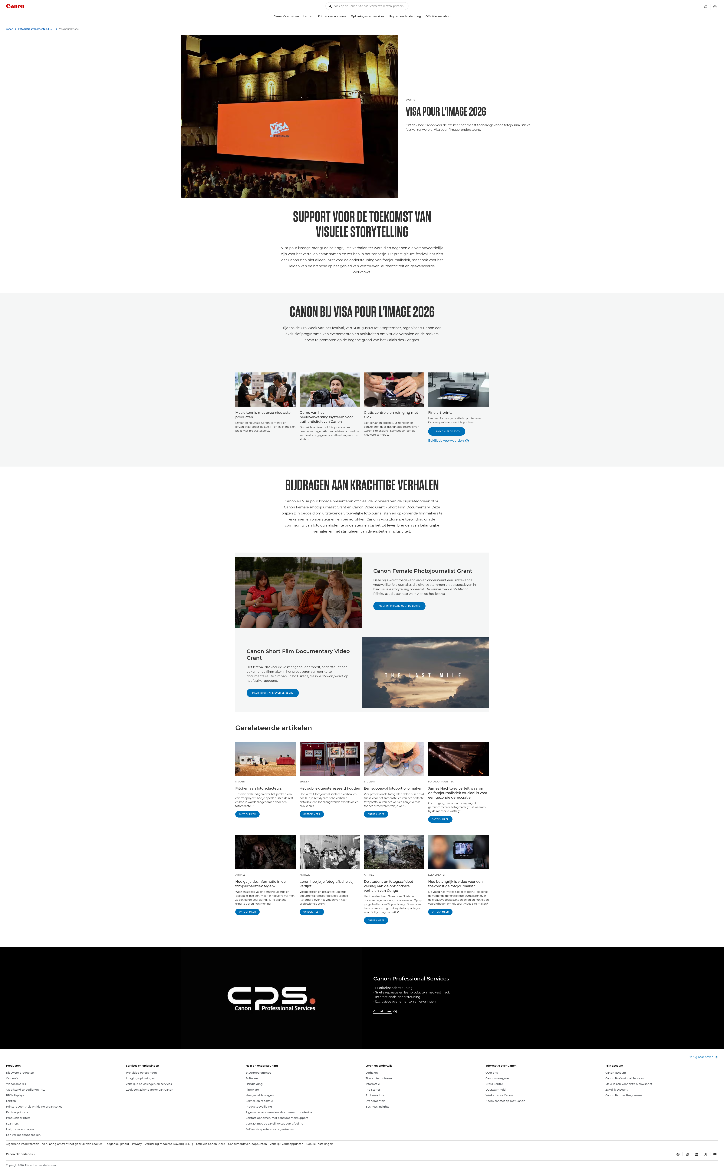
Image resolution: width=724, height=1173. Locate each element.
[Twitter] (705, 1154)
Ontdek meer (247, 814)
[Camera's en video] (300, 16)
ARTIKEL (240, 874)
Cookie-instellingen (319, 1144)
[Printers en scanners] (347, 16)
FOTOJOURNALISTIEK (441, 781)
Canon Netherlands (19, 1154)
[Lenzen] (314, 16)
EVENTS (410, 99)
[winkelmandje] (715, 7)
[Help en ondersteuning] (422, 16)
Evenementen (437, 874)
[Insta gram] (687, 1154)
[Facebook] (678, 1154)
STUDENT (240, 781)
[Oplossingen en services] (385, 16)
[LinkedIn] (696, 1154)
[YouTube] (714, 1154)
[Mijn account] (706, 7)
